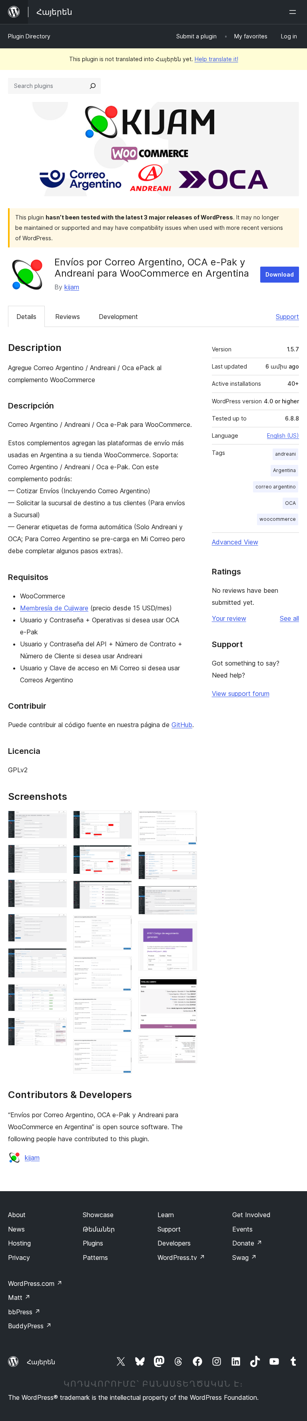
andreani (285, 454)
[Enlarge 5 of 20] (56, 959)
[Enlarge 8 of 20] (121, 821)
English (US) (283, 435)
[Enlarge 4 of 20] (56, 925)
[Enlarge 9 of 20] (121, 856)
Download (279, 274)
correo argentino (275, 487)
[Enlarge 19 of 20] (186, 988)
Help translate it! (216, 59)
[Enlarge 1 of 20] (56, 821)
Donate (247, 1243)
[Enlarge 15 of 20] (186, 821)
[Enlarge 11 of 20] (121, 926)
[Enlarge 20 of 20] (186, 1046)
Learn (165, 1215)
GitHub (181, 725)
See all (289, 618)
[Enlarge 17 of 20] (186, 897)
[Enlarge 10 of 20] (121, 891)
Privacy (19, 1258)
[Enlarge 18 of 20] (186, 932)
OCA (290, 503)
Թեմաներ (99, 1229)
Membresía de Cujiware (54, 608)
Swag (244, 1258)
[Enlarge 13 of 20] (121, 1008)
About (17, 1215)
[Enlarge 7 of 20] (56, 1028)
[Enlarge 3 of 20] (56, 890)
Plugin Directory (29, 36)
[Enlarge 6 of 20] (56, 995)
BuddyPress (30, 1326)
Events (242, 1229)
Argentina (284, 470)
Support (287, 317)
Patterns (95, 1258)
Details (26, 317)
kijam (71, 287)
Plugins (93, 1243)
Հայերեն (41, 1362)
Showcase (98, 1215)
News (16, 1229)
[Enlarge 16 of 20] (186, 862)
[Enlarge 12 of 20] (121, 967)
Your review (229, 618)
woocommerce (277, 519)
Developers (174, 1243)
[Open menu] (294, 12)
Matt (19, 1297)
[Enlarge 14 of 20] (121, 1050)
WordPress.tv (181, 1258)
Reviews (67, 317)
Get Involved (251, 1215)
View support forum (240, 694)
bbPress (24, 1312)
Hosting (19, 1243)
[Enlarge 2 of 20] (56, 855)
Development (118, 317)
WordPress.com (35, 1283)
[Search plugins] (93, 86)
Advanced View (235, 542)
